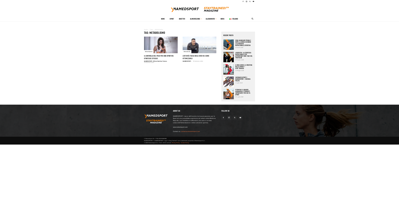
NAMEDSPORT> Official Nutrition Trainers (155, 61)
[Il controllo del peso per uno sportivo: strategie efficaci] (161, 45)
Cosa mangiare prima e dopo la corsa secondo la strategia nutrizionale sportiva (243, 42)
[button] (252, 19)
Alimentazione (195, 19)
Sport (172, 19)
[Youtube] (253, 1)
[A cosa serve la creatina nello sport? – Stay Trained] (228, 69)
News (222, 19)
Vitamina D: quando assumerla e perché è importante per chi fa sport (242, 92)
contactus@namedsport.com (190, 131)
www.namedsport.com (180, 127)
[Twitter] (250, 1)
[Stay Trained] (199, 9)
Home (163, 19)
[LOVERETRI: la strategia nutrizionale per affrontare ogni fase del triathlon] (228, 57)
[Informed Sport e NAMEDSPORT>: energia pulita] (228, 82)
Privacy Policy (176, 142)
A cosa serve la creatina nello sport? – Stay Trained (243, 66)
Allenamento (210, 19)
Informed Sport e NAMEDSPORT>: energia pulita (243, 79)
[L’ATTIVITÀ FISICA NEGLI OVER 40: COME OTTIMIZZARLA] (199, 45)
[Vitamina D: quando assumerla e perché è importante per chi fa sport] (228, 94)
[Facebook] (243, 1)
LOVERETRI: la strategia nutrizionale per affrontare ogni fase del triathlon (243, 55)
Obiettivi (182, 19)
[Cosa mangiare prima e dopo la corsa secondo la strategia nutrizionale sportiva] (228, 45)
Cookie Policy (185, 142)
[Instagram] (246, 1)
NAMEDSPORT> (187, 61)
